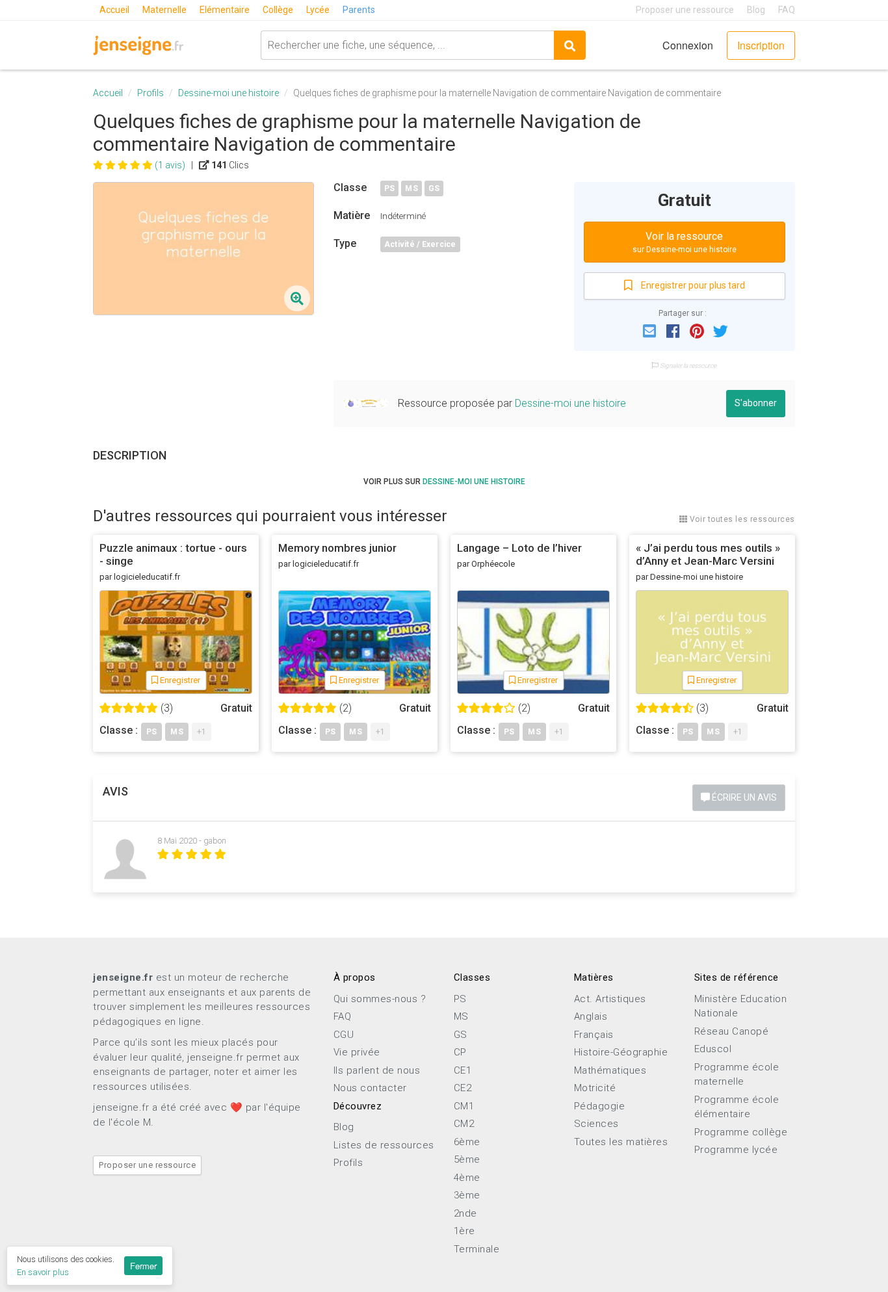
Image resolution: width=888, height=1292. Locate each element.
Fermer (143, 1266)
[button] (649, 330)
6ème (467, 1142)
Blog (756, 10)
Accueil (114, 10)
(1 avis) (170, 165)
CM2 (464, 1124)
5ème (467, 1159)
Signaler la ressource (687, 365)
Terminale (477, 1249)
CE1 (463, 1070)
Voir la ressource (685, 242)
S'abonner (756, 403)
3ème (467, 1195)
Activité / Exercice (420, 244)
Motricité (595, 1088)
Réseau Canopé (731, 1031)
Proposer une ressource (685, 10)
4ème (467, 1177)
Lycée (318, 10)
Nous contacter (370, 1088)
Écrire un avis (743, 797)
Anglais (591, 1016)
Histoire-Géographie (621, 1052)
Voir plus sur (444, 481)
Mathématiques (610, 1070)
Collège (278, 10)
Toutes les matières (621, 1142)
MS (411, 188)
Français (594, 1034)
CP (460, 1052)
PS (389, 188)
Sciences (596, 1124)
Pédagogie (599, 1106)
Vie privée (356, 1052)
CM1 (464, 1106)
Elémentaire (225, 10)
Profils (150, 93)
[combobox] (407, 45)
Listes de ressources (383, 1145)
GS (433, 188)
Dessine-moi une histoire (228, 93)
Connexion (687, 45)
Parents (359, 10)
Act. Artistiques (610, 999)
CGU (343, 1034)
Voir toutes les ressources (741, 519)
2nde (465, 1213)
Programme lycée (736, 1150)
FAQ (786, 10)
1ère (464, 1231)
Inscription (761, 45)
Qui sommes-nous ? (379, 999)
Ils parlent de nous (377, 1070)
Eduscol (713, 1049)
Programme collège (741, 1132)
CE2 (463, 1088)
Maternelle (164, 10)
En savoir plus (43, 1272)
